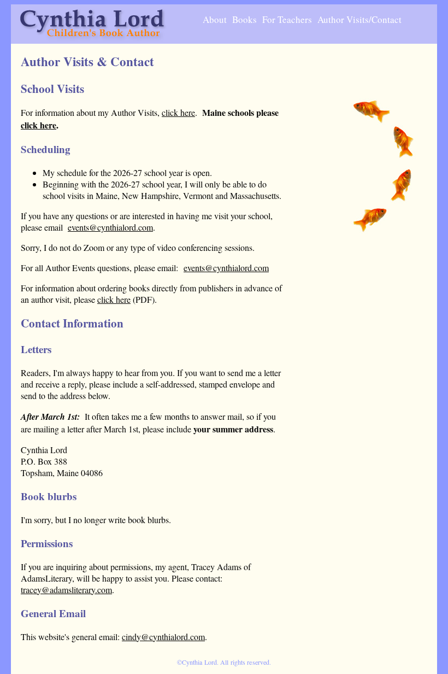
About (215, 19)
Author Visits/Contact (359, 19)
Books (244, 19)
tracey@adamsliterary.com (66, 589)
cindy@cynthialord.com (163, 636)
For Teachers (287, 19)
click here (178, 112)
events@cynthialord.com (110, 227)
